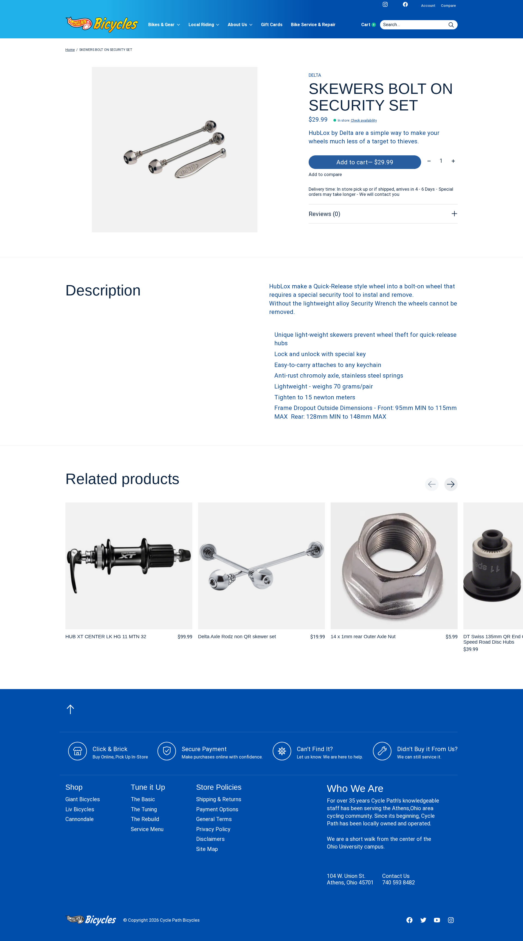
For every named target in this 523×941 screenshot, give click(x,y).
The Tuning (144, 809)
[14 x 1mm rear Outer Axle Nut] (394, 565)
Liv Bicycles (79, 809)
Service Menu (147, 829)
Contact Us (396, 876)
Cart (370, 24)
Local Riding (201, 24)
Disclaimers (210, 839)
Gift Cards (271, 24)
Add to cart (364, 162)
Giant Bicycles (82, 799)
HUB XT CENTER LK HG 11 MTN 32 (105, 636)
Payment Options (217, 809)
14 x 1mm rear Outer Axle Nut (363, 636)
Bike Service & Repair (313, 24)
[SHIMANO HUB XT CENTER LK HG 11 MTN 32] (128, 565)
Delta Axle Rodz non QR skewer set (237, 636)
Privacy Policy (213, 829)
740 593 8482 (398, 882)
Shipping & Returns (218, 799)
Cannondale (79, 819)
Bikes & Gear (161, 24)
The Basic (143, 799)
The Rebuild (145, 819)
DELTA (315, 75)
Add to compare (325, 174)
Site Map (207, 849)
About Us (237, 24)
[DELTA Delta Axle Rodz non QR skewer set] (261, 565)
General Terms (214, 819)
